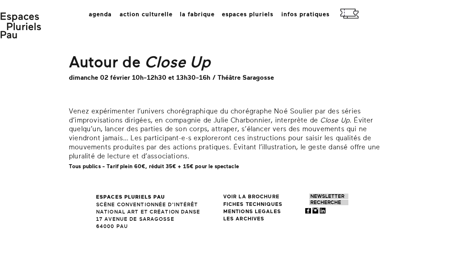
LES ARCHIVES (243, 218)
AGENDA (100, 14)
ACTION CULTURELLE (146, 14)
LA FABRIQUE (197, 14)
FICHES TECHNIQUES (252, 204)
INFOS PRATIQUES (305, 14)
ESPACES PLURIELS (247, 14)
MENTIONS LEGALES (252, 211)
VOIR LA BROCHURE (251, 196)
